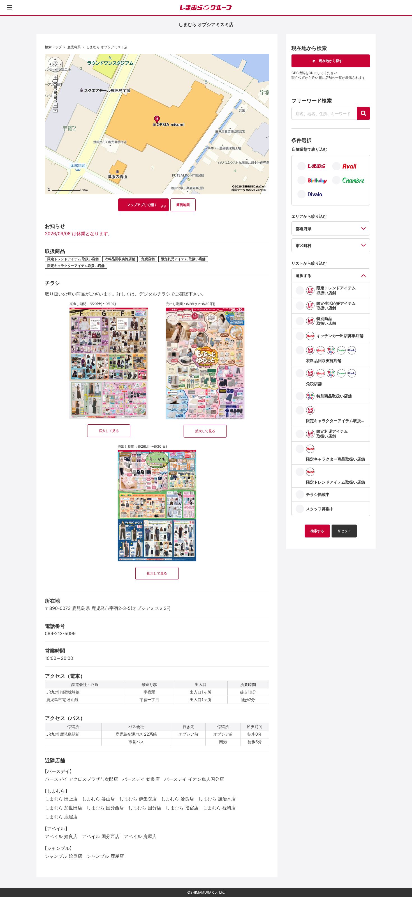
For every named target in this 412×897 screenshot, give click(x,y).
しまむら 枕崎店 (219, 808)
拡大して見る (109, 431)
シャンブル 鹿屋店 (105, 856)
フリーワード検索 (311, 101)
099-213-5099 (60, 633)
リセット (344, 531)
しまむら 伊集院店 (138, 799)
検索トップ (53, 47)
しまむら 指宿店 (182, 808)
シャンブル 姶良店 (63, 856)
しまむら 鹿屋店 (61, 817)
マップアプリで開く (142, 205)
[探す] (363, 113)
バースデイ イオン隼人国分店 (194, 779)
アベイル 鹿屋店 (140, 836)
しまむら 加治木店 (217, 799)
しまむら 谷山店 (98, 799)
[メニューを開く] (9, 8)
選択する (303, 275)
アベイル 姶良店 (61, 836)
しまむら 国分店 (144, 808)
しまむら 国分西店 (105, 808)
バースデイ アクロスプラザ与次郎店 (81, 779)
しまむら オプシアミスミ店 (107, 47)
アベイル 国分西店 (100, 836)
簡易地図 (183, 205)
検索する (317, 531)
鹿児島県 (74, 47)
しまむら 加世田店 (63, 808)
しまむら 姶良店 (177, 799)
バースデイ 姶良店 (141, 779)
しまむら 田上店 (61, 799)
